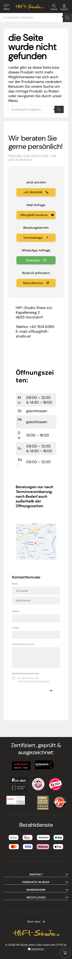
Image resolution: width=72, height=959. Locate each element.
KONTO (64, 9)
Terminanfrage (33, 238)
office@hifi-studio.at (34, 215)
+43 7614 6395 (33, 192)
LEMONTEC (37, 949)
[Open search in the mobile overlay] (36, 17)
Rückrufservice (33, 283)
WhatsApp (33, 260)
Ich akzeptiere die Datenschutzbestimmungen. (34, 679)
